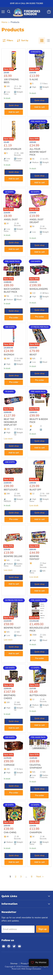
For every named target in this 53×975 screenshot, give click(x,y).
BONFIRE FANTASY (34, 558)
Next (39, 876)
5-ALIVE (34, 79)
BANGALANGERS (39, 288)
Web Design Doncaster (31, 969)
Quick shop (14, 105)
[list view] (48, 40)
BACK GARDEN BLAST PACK (12, 290)
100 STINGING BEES (11, 81)
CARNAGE (9, 764)
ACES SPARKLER (12, 149)
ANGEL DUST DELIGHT (36, 221)
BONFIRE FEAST (12, 627)
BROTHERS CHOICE (9, 697)
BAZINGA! (9, 354)
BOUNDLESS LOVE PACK (39, 629)
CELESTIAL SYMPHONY (36, 766)
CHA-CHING (10, 832)
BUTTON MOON (38, 695)
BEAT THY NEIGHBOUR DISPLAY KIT (10, 422)
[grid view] (42, 40)
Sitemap (14, 963)
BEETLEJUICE (11, 489)
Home (4, 22)
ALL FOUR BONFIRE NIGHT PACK (38, 152)
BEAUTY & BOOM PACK (39, 421)
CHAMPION (36, 832)
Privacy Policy (27, 963)
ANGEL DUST (11, 219)
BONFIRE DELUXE (13, 556)
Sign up (42, 929)
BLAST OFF (35, 489)
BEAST (33, 354)
